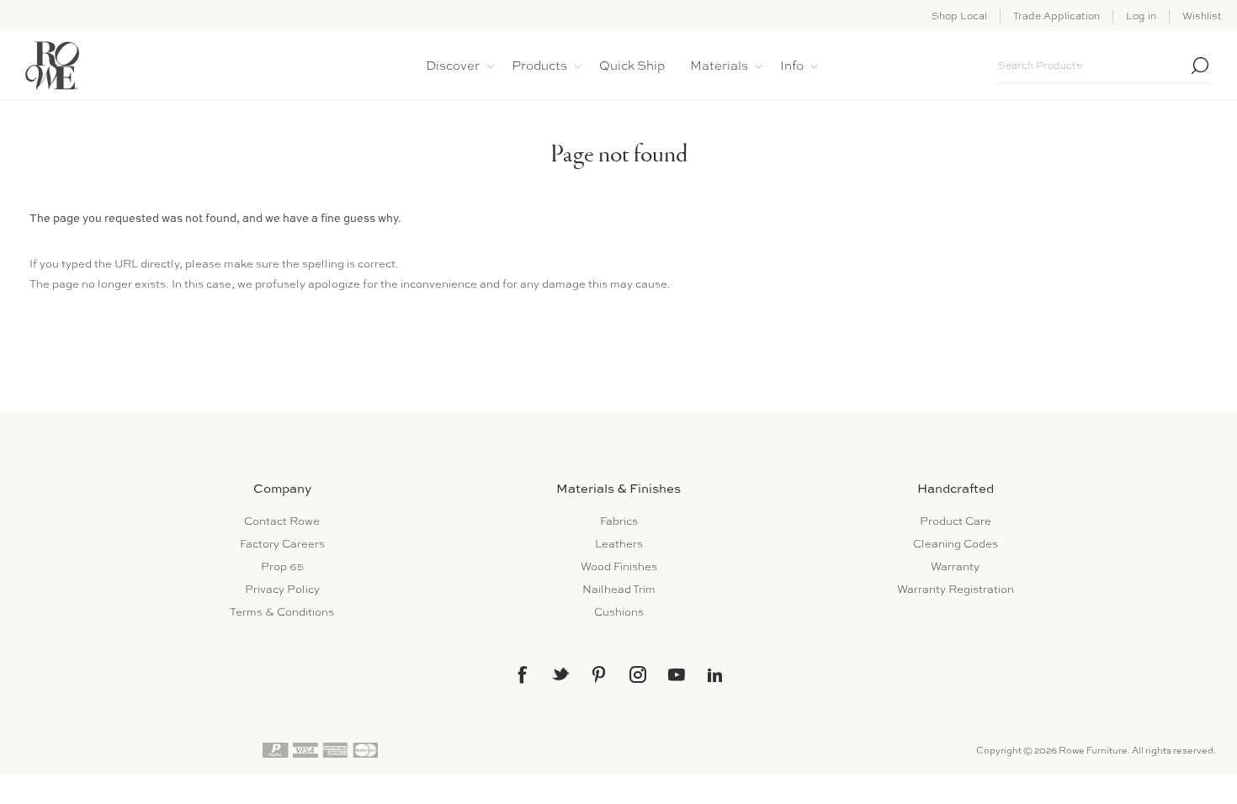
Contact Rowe (282, 521)
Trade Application (1056, 16)
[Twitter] (560, 673)
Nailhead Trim (619, 589)
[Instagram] (638, 674)
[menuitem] (282, 521)
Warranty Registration (955, 589)
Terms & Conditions (282, 612)
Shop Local (959, 16)
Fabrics (619, 521)
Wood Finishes (619, 566)
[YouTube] (676, 674)
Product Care (955, 521)
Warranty (955, 566)
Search (1200, 65)
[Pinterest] (599, 674)
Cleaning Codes (955, 544)
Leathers (619, 544)
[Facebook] (522, 674)
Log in (1141, 16)
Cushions (619, 612)
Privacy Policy (282, 589)
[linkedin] (715, 675)
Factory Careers (282, 544)
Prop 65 (282, 566)
